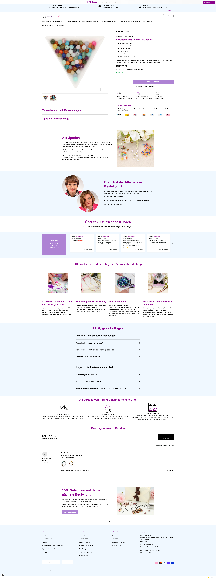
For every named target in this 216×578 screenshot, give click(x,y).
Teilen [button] (87, 470)
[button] (173, 16)
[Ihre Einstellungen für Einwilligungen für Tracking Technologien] (2, 575)
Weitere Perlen (58, 21)
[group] (51, 436)
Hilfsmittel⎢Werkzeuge (89, 21)
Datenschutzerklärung (118, 542)
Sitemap (44, 552)
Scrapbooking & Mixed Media (129, 21)
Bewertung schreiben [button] (166, 437)
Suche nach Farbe (47, 538)
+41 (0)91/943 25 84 (148, 7)
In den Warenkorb (153, 81)
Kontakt (44, 542)
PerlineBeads (119, 36)
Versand (124, 69)
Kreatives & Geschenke (108, 21)
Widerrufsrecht (116, 545)
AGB (113, 535)
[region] (120, 243)
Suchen (44, 535)
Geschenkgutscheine (85, 549)
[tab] (161, 445)
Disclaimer (115, 538)
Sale (144, 21)
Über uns (150, 21)
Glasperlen (45, 21)
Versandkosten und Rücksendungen (53, 545)
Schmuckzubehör (72, 21)
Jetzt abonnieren (70, 512)
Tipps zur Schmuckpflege (49, 549)
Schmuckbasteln (84, 555)
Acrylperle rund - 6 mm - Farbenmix (56, 25)
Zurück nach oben (108, 522)
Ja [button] (80, 470)
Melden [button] (83, 470)
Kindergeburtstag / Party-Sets (88, 552)
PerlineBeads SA (50, 570)
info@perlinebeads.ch (161, 7)
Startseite (44, 25)
